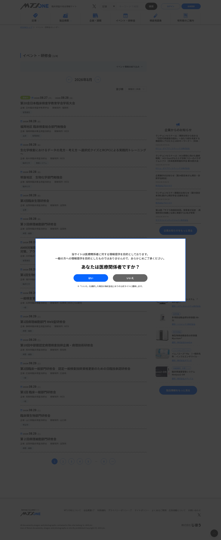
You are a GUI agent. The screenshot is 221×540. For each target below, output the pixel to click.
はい (90, 278)
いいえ (130, 278)
